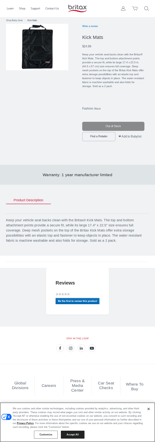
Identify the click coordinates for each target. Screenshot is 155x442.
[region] (77, 422)
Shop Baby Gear (14, 20)
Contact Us (52, 8)
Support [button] (35, 8)
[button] (123, 8)
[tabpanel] (77, 231)
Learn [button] (10, 8)
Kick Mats (32, 20)
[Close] (148, 409)
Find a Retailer (99, 136)
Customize (46, 434)
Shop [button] (22, 8)
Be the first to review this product (78, 302)
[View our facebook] (60, 348)
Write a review (90, 26)
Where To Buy (135, 386)
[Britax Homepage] (77, 8)
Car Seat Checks (106, 385)
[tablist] (77, 200)
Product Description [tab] (28, 200)
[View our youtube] (92, 348)
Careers (49, 385)
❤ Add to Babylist (130, 136)
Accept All (73, 434)
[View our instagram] (70, 348)
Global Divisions (20, 385)
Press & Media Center (77, 385)
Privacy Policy (25, 423)
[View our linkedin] (81, 348)
